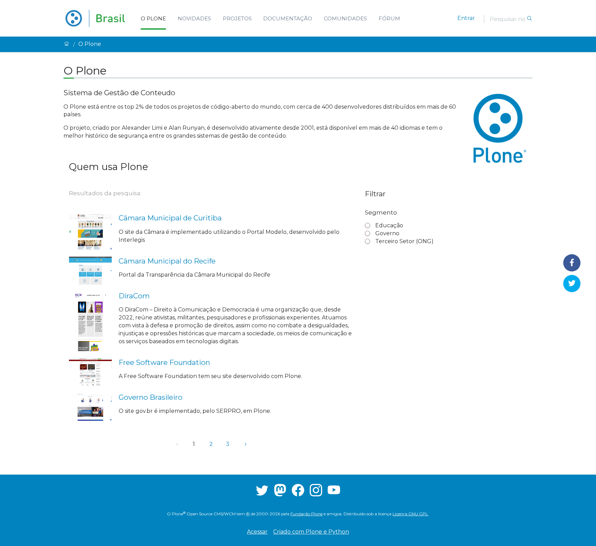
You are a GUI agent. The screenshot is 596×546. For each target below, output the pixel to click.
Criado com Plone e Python (311, 531)
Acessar (257, 531)
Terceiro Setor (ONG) (404, 241)
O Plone (153, 18)
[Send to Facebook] (571, 263)
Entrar (466, 18)
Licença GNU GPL (410, 513)
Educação (389, 225)
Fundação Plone (306, 513)
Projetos (237, 18)
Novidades (194, 18)
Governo (387, 233)
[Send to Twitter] (571, 283)
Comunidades (345, 18)
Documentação (287, 18)
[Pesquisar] (529, 19)
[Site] (95, 18)
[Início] (66, 44)
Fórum (389, 18)
